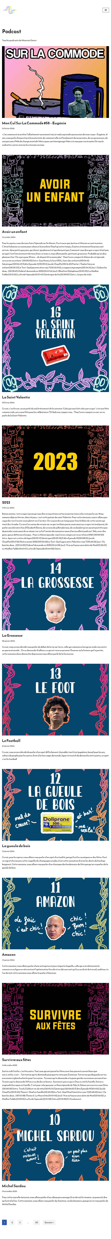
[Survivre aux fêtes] (55, 1019)
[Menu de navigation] (106, 10)
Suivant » (49, 1222)
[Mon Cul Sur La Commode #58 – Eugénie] (55, 82)
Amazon (9, 954)
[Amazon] (55, 913)
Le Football (11, 740)
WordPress (65, 1236)
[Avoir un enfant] (55, 191)
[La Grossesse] (55, 594)
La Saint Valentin (16, 397)
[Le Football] (55, 699)
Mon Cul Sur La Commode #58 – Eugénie (34, 123)
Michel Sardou (14, 1185)
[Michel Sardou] (55, 1145)
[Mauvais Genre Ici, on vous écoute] (10, 10)
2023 (6, 502)
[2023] (55, 461)
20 (36, 1222)
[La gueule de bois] (55, 805)
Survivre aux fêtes (16, 1059)
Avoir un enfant (14, 231)
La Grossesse (12, 635)
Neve (43, 1236)
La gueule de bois (16, 845)
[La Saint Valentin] (55, 338)
